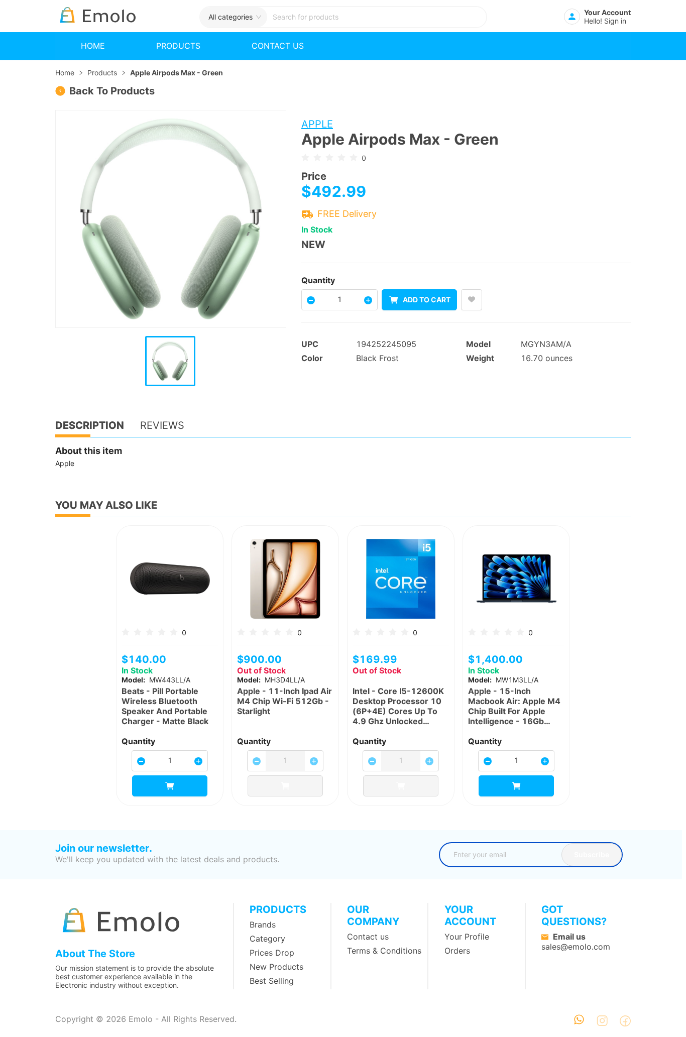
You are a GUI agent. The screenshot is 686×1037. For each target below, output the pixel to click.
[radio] (305, 157)
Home (93, 46)
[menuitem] (93, 46)
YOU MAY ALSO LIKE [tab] (106, 505)
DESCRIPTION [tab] (89, 425)
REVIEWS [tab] (162, 425)
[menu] (343, 46)
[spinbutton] (339, 299)
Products (178, 46)
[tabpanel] (343, 457)
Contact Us (278, 46)
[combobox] (377, 17)
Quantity (318, 280)
